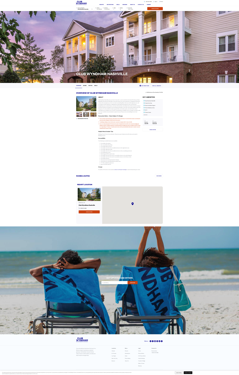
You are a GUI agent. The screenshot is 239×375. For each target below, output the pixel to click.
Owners (149, 4)
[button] (161, 1)
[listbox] (116, 9)
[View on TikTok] (159, 341)
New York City (114, 358)
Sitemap (140, 365)
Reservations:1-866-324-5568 (154, 351)
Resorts (101, 4)
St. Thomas (114, 353)
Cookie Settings (179, 372)
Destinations (110, 4)
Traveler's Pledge (141, 360)
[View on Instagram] (157, 341)
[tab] (101, 4)
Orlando (113, 350)
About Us (132, 4)
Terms (139, 350)
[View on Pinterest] (162, 341)
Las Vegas (114, 355)
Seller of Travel (141, 363)
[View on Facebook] (153, 341)
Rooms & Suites (83, 176)
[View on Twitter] (150, 341)
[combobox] (84, 9)
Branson (113, 360)
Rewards (125, 4)
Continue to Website (188, 372)
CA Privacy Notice (142, 355)
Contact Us (141, 4)
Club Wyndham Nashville (87, 205)
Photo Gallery (127, 358)
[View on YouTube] (155, 341)
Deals (118, 4)
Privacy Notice (141, 353)
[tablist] (125, 4)
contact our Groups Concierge (120, 169)
